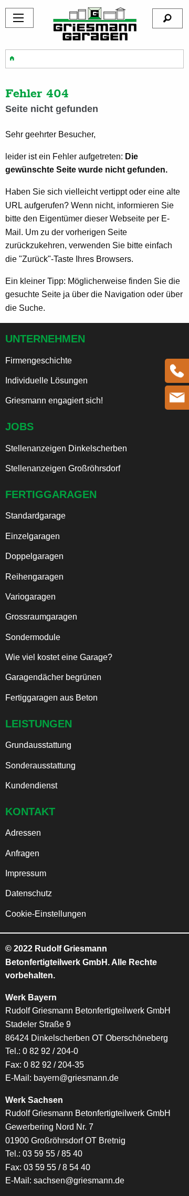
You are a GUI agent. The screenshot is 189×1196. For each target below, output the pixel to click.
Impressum (25, 873)
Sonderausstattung (40, 765)
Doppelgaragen (34, 556)
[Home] (94, 23)
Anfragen (22, 853)
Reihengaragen (34, 576)
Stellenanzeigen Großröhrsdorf (62, 468)
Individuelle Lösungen (46, 380)
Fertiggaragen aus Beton (51, 697)
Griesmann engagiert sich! (54, 400)
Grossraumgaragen (41, 616)
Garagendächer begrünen (53, 677)
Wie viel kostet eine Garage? (58, 657)
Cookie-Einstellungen (45, 913)
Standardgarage (35, 515)
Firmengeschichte (38, 360)
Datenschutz (28, 893)
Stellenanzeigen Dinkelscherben (66, 448)
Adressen (23, 832)
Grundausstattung (38, 745)
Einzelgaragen (32, 536)
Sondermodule (32, 637)
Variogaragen (30, 596)
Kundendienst (31, 785)
